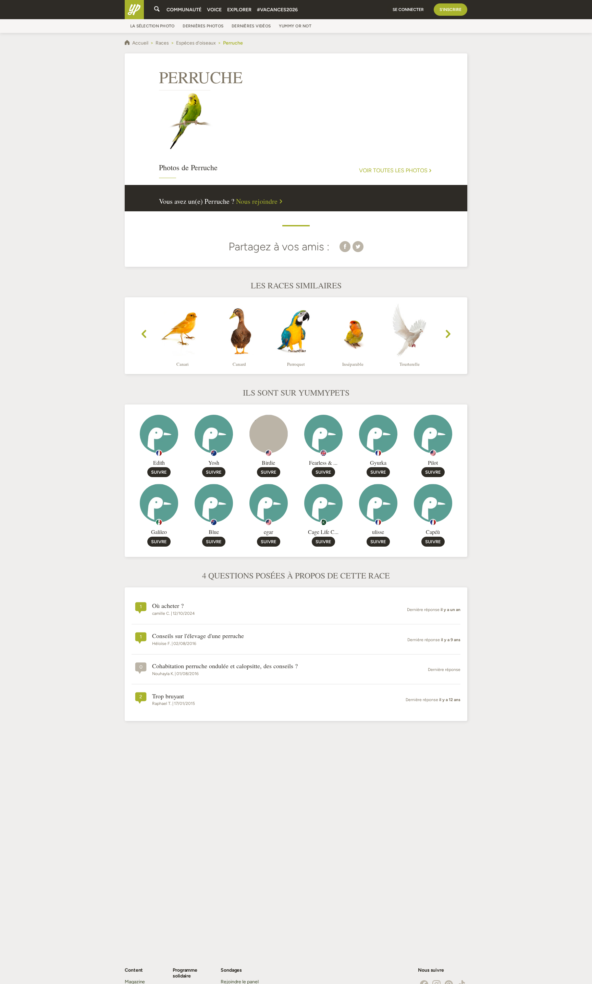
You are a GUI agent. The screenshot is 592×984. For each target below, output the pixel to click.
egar (268, 531)
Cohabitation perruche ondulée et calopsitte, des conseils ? (225, 666)
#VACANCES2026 (277, 10)
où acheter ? (168, 606)
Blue (214, 531)
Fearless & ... (323, 462)
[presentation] (144, 335)
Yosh (213, 462)
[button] (345, 246)
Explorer (239, 10)
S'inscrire (450, 9)
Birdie (268, 462)
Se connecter (408, 9)
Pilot (433, 462)
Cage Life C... (323, 531)
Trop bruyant (168, 696)
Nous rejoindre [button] (257, 201)
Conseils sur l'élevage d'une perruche (198, 636)
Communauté (183, 10)
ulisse (378, 531)
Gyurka (378, 462)
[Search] (156, 9)
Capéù (433, 531)
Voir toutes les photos (393, 170)
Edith (159, 462)
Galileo (159, 531)
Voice (214, 10)
